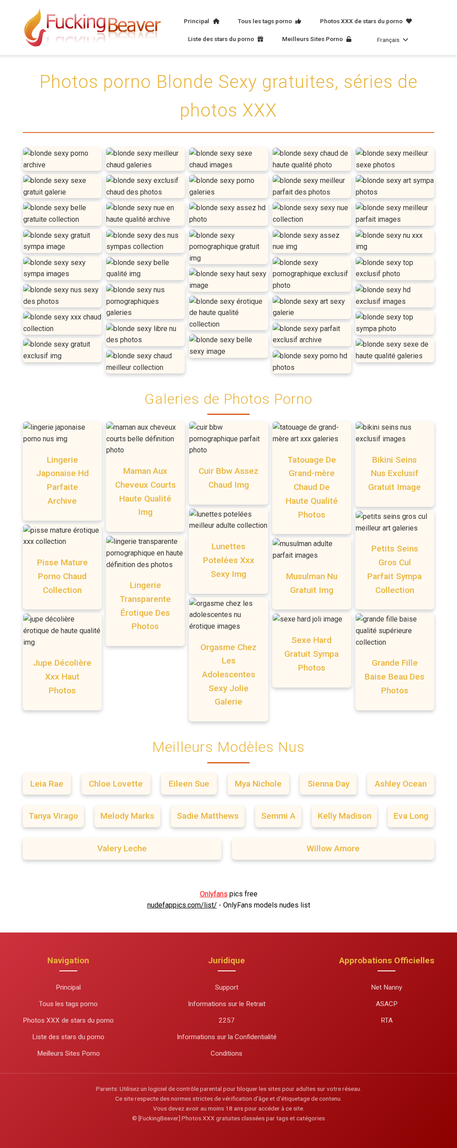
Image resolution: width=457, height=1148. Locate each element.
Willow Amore (333, 848)
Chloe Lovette (116, 784)
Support (226, 987)
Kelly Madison (344, 816)
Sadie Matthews (208, 816)
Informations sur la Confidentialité (227, 1037)
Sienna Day (328, 784)
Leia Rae (46, 784)
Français (388, 39)
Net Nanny (386, 987)
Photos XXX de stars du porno (362, 21)
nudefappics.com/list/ (182, 905)
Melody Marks (127, 816)
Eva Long (411, 816)
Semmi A (278, 816)
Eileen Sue (189, 784)
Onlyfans (214, 894)
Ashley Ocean (401, 784)
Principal (197, 21)
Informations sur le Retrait (227, 1004)
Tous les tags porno (265, 21)
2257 (227, 1020)
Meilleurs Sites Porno (313, 38)
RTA (387, 1020)
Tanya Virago (53, 816)
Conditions (226, 1053)
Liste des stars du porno (221, 38)
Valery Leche (122, 848)
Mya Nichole (258, 784)
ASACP (387, 1004)
